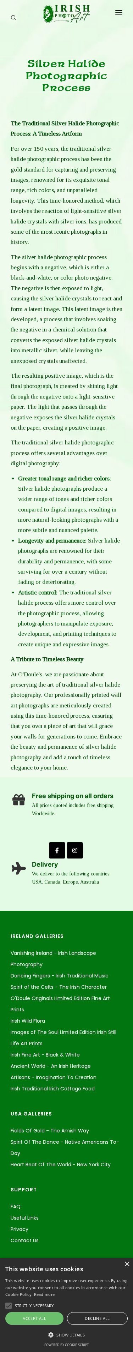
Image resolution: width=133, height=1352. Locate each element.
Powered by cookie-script (66, 1344)
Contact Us (25, 1240)
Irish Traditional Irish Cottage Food (53, 1088)
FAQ (16, 1206)
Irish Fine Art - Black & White (45, 1054)
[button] (66, 1335)
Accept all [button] (34, 1318)
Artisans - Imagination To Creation (53, 1077)
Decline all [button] (97, 1318)
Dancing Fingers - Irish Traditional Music (60, 975)
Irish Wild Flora (28, 1020)
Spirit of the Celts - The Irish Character (59, 987)
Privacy (19, 1229)
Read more (44, 1294)
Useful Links (25, 1217)
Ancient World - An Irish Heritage (51, 1066)
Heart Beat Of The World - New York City (61, 1164)
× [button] (126, 1264)
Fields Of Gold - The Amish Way (50, 1130)
